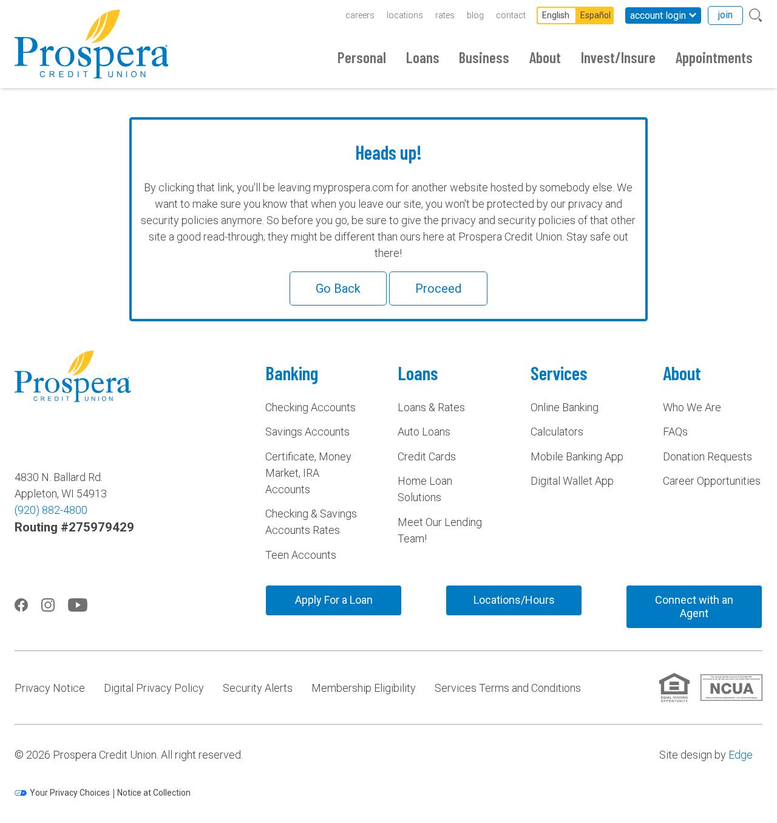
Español (595, 15)
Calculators (557, 431)
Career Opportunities (712, 480)
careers (360, 15)
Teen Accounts (300, 554)
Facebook (21, 605)
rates (445, 15)
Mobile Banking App (577, 456)
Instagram (48, 605)
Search (755, 15)
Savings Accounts (307, 431)
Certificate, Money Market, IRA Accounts (308, 473)
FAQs (675, 431)
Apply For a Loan (334, 599)
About (545, 57)
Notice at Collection (154, 792)
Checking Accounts (310, 407)
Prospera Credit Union (91, 44)
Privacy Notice (50, 687)
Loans (422, 57)
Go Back (338, 288)
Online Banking (565, 407)
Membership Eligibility (363, 687)
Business (484, 57)
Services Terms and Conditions (508, 687)
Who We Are (692, 407)
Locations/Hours (514, 599)
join (725, 15)
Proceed (438, 288)
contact (511, 15)
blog (475, 15)
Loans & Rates (431, 407)
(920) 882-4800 (51, 510)
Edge (740, 754)
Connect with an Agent (694, 606)
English (555, 15)
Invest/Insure (618, 57)
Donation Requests (707, 456)
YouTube (77, 605)
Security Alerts (258, 687)
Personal (362, 57)
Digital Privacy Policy (154, 687)
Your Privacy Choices (70, 792)
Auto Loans (424, 431)
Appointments (714, 57)
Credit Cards (427, 456)
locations (405, 15)
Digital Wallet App (572, 480)
